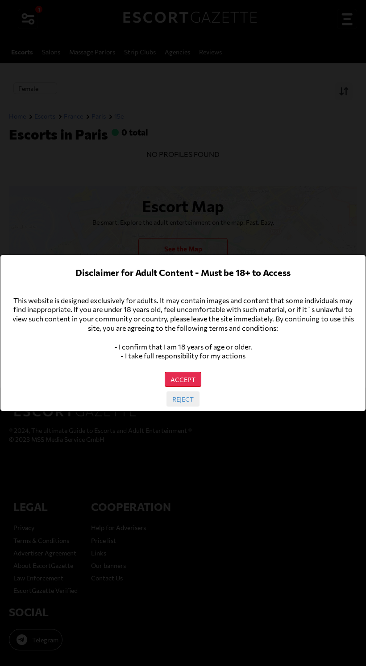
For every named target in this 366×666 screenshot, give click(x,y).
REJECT (183, 399)
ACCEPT (183, 379)
